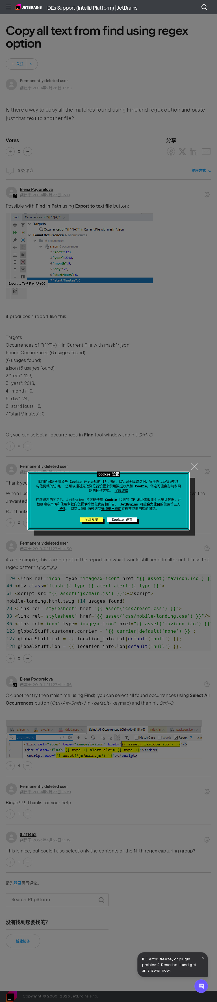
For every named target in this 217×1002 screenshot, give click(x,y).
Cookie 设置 (122, 519)
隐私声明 (50, 504)
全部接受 (91, 519)
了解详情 (121, 491)
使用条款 (67, 504)
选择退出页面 (111, 509)
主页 (29, 7)
